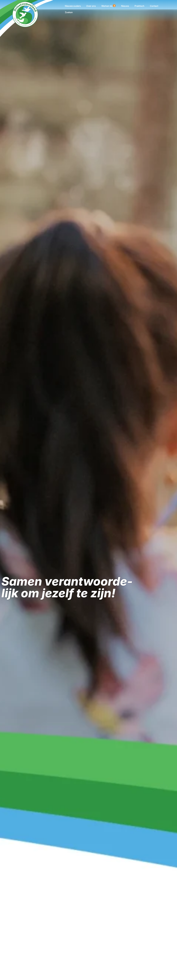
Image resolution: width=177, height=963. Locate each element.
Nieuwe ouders (73, 6)
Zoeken (69, 12)
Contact (154, 6)
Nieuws (125, 6)
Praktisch (139, 6)
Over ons (91, 6)
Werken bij (108, 5)
